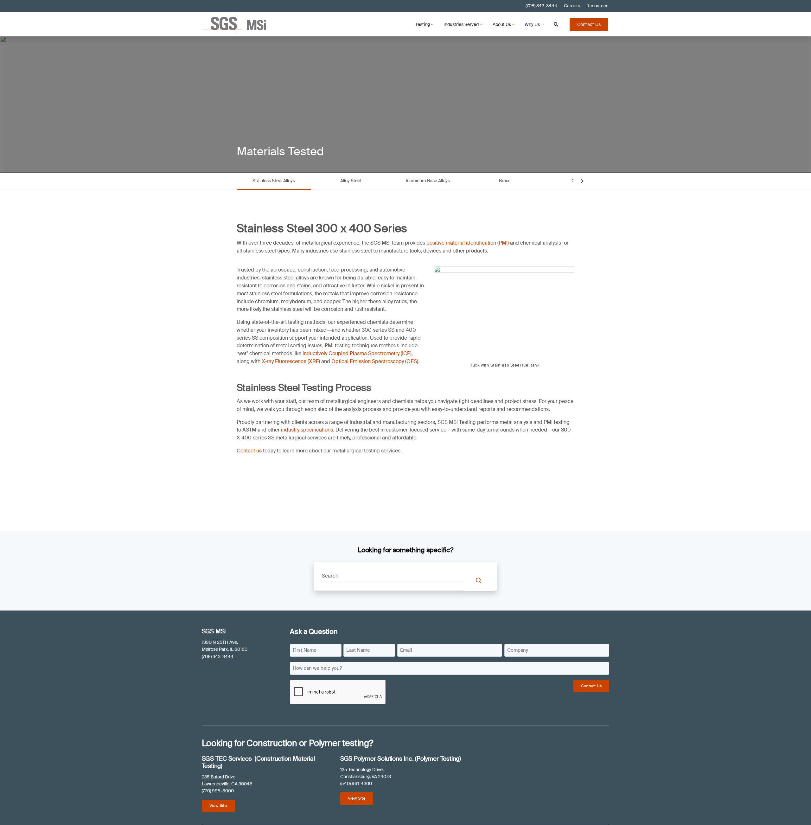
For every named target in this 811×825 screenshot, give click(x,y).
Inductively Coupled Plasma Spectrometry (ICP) (357, 353)
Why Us (532, 24)
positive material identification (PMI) (467, 243)
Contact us (249, 450)
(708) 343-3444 (541, 6)
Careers (572, 6)
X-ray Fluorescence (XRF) (291, 361)
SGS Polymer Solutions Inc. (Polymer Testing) (400, 759)
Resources (597, 6)
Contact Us (589, 24)
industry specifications (307, 429)
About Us (502, 24)
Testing (422, 24)
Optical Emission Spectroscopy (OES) (374, 361)
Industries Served (461, 24)
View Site (218, 805)
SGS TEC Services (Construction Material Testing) (258, 762)
